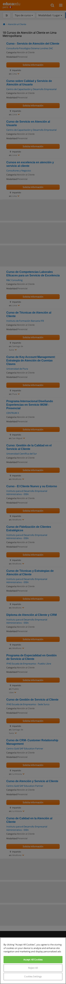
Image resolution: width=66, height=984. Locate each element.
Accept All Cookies (33, 959)
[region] (33, 960)
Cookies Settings (33, 976)
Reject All (33, 967)
